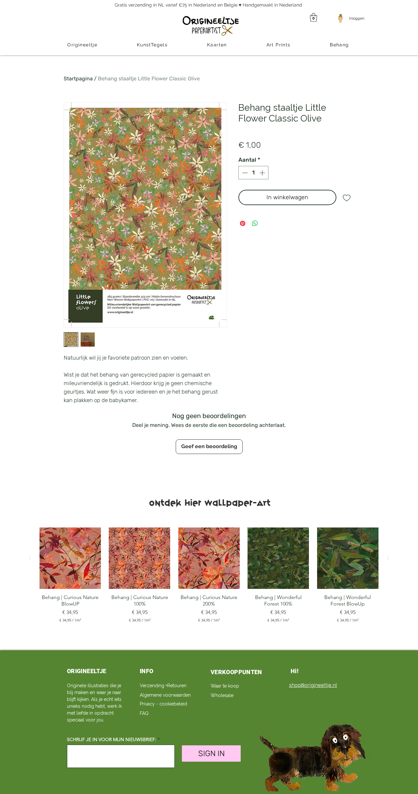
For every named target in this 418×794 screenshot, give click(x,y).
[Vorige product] (30, 558)
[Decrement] (244, 172)
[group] (209, 575)
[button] (313, 17)
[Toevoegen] (346, 197)
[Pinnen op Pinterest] (243, 223)
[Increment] (263, 172)
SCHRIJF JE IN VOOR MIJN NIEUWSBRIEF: (111, 739)
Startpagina (78, 78)
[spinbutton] (253, 172)
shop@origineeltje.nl (313, 685)
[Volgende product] (388, 558)
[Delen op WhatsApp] (255, 223)
